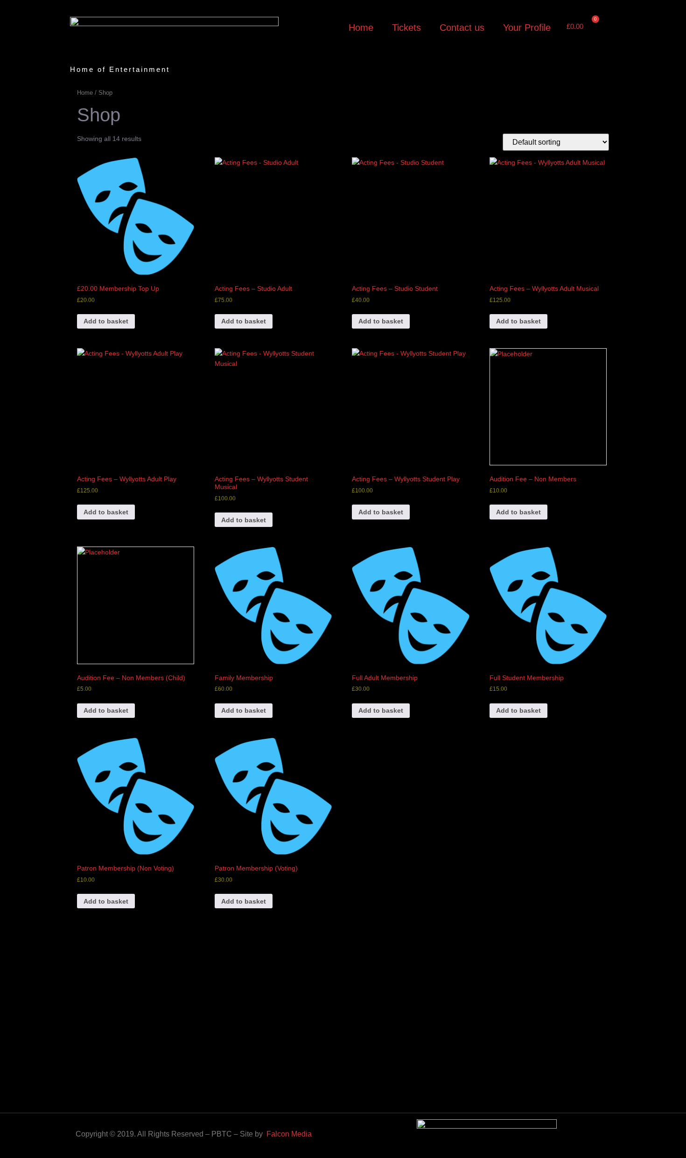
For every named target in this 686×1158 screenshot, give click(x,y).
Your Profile (527, 27)
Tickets (406, 27)
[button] (606, 27)
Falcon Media (289, 1134)
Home (361, 27)
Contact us (462, 27)
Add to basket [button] (106, 321)
